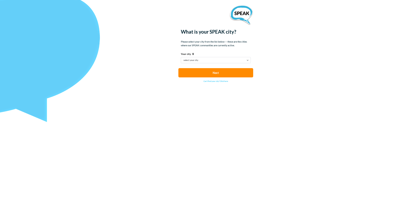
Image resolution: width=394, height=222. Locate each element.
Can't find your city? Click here (215, 81)
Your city (186, 53)
